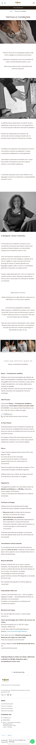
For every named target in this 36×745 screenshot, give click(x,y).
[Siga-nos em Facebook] (10, 695)
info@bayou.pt (7, 717)
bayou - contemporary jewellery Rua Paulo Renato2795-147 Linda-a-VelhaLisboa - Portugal (12, 725)
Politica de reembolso (7, 708)
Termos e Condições (6, 706)
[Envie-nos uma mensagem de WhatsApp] (32, 741)
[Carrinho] (34, 3)
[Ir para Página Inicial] (18, 3)
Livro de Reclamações (7, 704)
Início (11, 11)
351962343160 (6, 720)
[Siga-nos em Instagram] (8, 695)
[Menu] (2, 3)
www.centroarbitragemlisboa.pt (17, 631)
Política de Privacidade (7, 711)
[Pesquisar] (5, 3)
